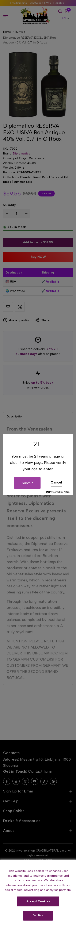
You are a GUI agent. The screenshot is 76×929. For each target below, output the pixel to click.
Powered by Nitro (59, 491)
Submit (27, 483)
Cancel (56, 482)
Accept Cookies (38, 901)
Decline (38, 915)
